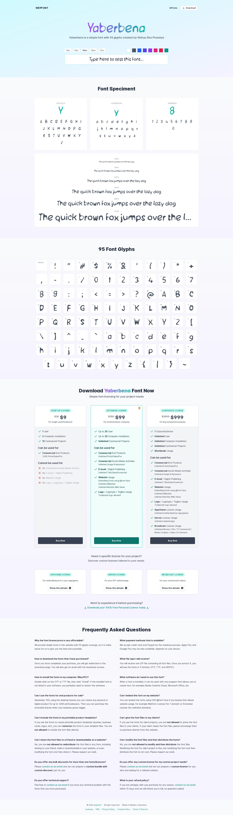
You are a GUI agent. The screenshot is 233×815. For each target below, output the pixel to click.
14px (68, 50)
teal (166, 50)
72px (102, 50)
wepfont (97, 805)
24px (76, 50)
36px (84, 50)
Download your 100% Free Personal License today (116, 607)
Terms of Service (140, 809)
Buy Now (60, 540)
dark (134, 50)
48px (93, 50)
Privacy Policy (108, 809)
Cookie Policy (123, 809)
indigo (145, 50)
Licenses (89, 809)
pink (155, 50)
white (129, 50)
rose (161, 50)
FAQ (97, 809)
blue (139, 50)
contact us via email (52, 766)
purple (150, 50)
